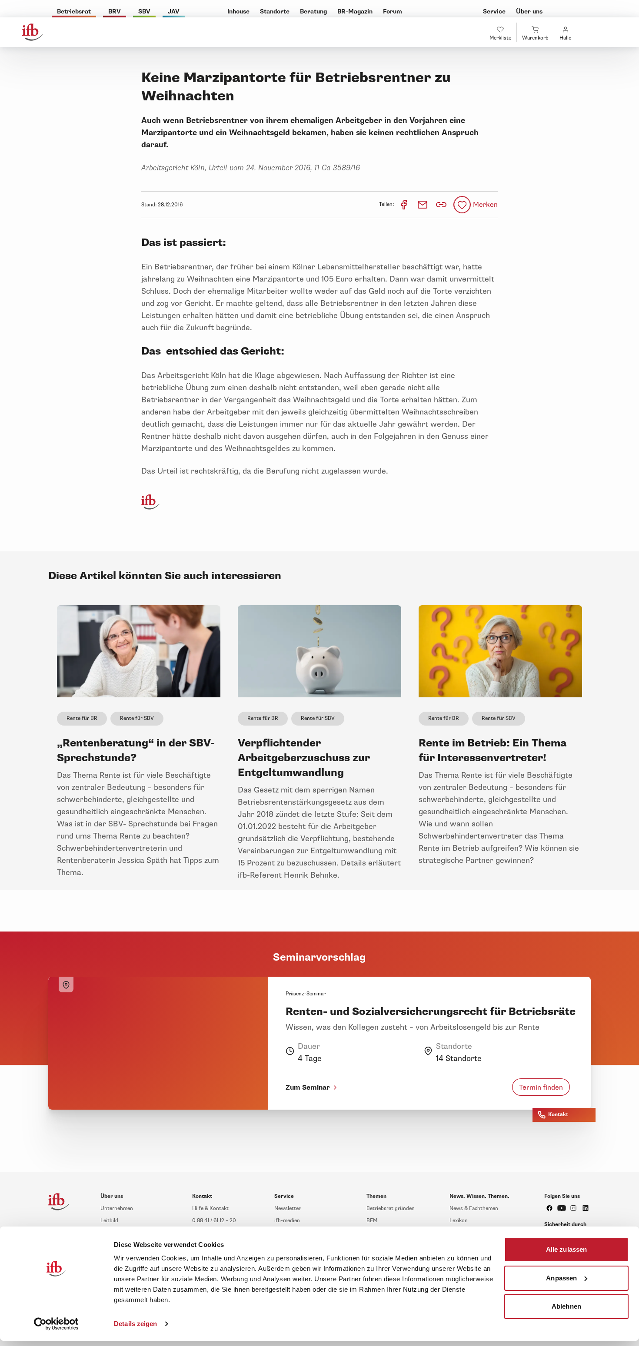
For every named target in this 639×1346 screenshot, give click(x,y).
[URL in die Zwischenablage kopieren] (441, 204)
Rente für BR (82, 718)
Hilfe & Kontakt (210, 1208)
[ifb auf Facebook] (549, 1208)
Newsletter (287, 1208)
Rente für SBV (137, 718)
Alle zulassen (566, 1249)
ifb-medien (287, 1220)
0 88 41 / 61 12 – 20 (214, 1220)
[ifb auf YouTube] (561, 1208)
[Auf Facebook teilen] (404, 204)
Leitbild (109, 1220)
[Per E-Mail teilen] (423, 204)
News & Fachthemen (473, 1208)
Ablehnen (566, 1306)
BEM (371, 1220)
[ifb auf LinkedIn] (585, 1208)
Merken (485, 204)
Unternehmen (116, 1208)
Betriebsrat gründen (390, 1208)
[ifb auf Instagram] (573, 1208)
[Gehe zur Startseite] (32, 32)
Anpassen (561, 1277)
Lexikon (458, 1220)
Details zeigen (135, 1323)
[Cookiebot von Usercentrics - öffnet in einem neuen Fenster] (56, 1323)
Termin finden (541, 1087)
